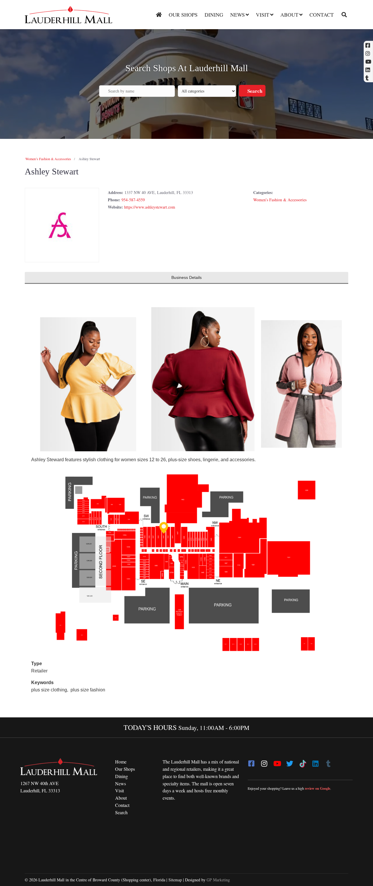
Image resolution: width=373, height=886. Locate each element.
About (289, 14)
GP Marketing (218, 879)
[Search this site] (342, 14)
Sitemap (175, 879)
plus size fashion (88, 689)
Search (254, 91)
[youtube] (276, 761)
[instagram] (264, 761)
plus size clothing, (50, 689)
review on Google (317, 788)
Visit (262, 14)
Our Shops (183, 14)
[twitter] (289, 761)
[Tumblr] (328, 761)
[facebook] (251, 761)
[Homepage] (158, 14)
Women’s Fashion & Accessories (48, 158)
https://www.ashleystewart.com (149, 207)
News (237, 14)
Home (120, 762)
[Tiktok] (302, 761)
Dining (214, 14)
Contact (321, 14)
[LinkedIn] (315, 761)
